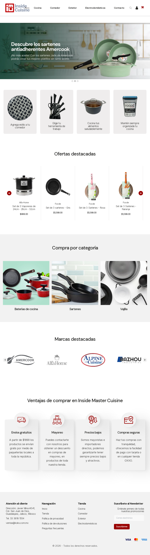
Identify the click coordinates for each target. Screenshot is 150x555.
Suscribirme (121, 526)
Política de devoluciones (54, 523)
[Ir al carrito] (143, 8)
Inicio (44, 509)
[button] (38, 8)
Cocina (81, 509)
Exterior (82, 518)
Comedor (82, 513)
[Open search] (131, 8)
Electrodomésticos (87, 523)
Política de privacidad (52, 518)
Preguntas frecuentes (53, 528)
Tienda (45, 513)
